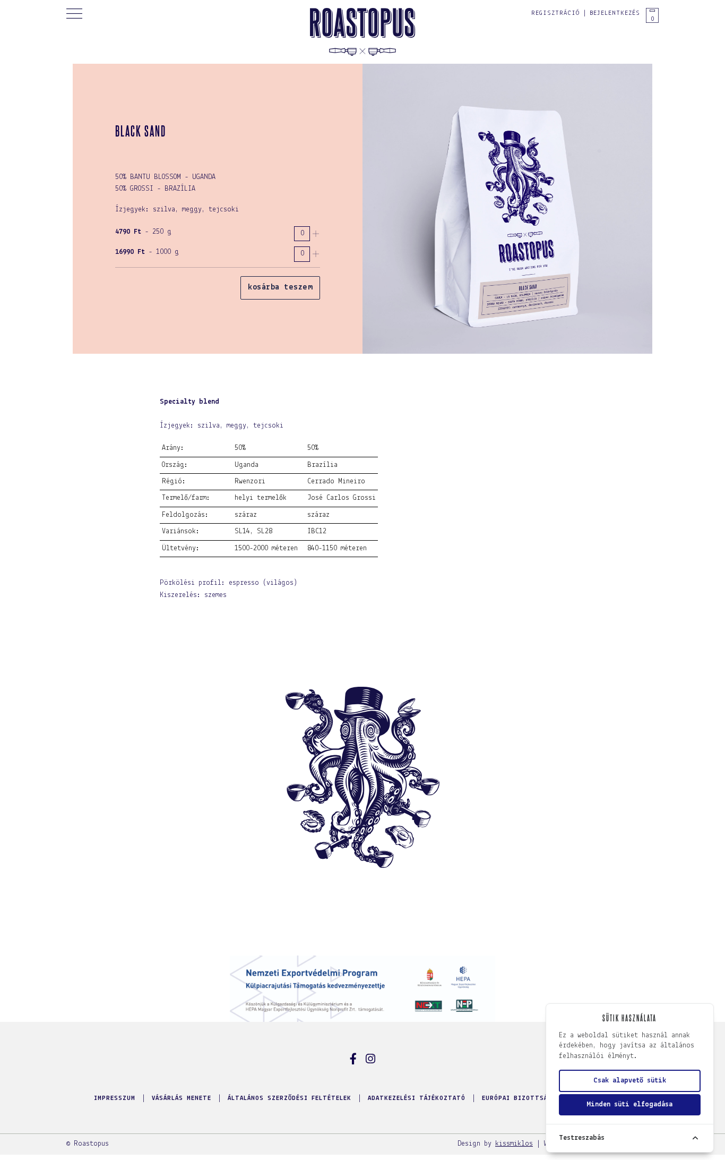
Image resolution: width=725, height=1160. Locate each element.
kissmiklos (514, 1144)
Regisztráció (555, 13)
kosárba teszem (280, 287)
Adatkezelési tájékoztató (416, 1098)
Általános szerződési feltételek (289, 1098)
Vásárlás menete (181, 1098)
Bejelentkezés (615, 13)
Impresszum (114, 1098)
